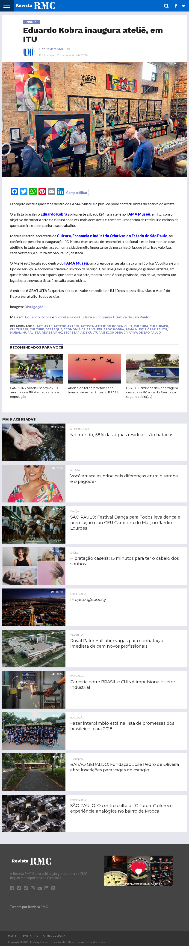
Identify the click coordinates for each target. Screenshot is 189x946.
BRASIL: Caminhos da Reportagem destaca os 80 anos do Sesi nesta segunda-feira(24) (152, 392)
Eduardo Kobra (38, 317)
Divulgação (34, 306)
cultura (141, 326)
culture (37, 329)
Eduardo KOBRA (110, 329)
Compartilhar (76, 192)
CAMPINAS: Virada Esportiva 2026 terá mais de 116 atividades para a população (34, 392)
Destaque (53, 329)
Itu (164, 329)
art (40, 326)
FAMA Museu (135, 329)
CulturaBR (159, 326)
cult (128, 326)
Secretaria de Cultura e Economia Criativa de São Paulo (102, 317)
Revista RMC (55, 49)
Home (12, 935)
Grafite (153, 329)
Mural (15, 332)
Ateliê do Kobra (109, 326)
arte (48, 326)
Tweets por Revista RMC (29, 907)
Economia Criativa (80, 329)
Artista (87, 326)
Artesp (73, 326)
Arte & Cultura (54, 935)
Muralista (31, 332)
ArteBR (60, 326)
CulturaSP (19, 329)
